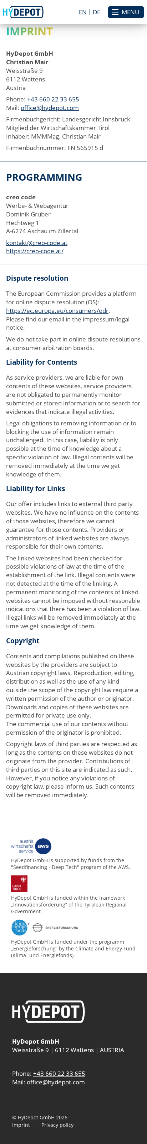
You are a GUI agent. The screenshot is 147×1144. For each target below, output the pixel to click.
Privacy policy (57, 1124)
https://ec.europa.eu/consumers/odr (57, 310)
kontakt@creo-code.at (36, 243)
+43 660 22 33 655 (53, 99)
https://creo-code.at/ (35, 251)
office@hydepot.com (50, 108)
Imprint (21, 1124)
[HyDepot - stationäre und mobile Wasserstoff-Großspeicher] (23, 12)
